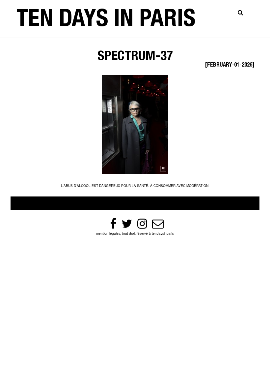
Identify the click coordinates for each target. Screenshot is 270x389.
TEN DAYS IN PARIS (106, 21)
